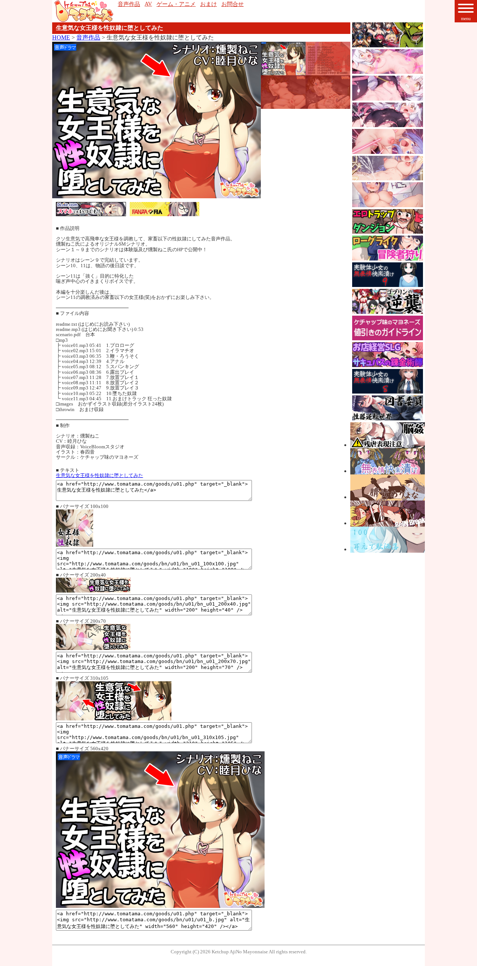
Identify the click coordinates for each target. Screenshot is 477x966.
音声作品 (88, 37)
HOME (61, 37)
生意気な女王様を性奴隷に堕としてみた (99, 475)
